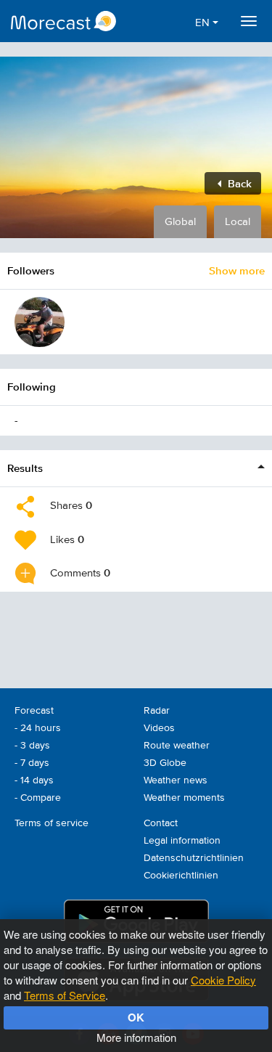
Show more (237, 270)
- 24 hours (38, 728)
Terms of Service (64, 995)
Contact (161, 823)
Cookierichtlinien (181, 875)
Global (180, 221)
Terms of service (51, 823)
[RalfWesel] (40, 322)
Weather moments (184, 798)
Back (238, 183)
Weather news (175, 780)
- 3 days (32, 746)
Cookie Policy (223, 979)
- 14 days (34, 780)
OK (136, 1017)
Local (237, 221)
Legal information (182, 841)
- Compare (38, 798)
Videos (159, 728)
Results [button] (25, 468)
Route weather (177, 746)
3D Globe (165, 763)
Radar (157, 711)
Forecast (34, 711)
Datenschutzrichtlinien (194, 858)
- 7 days (32, 763)
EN (204, 22)
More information (136, 1037)
